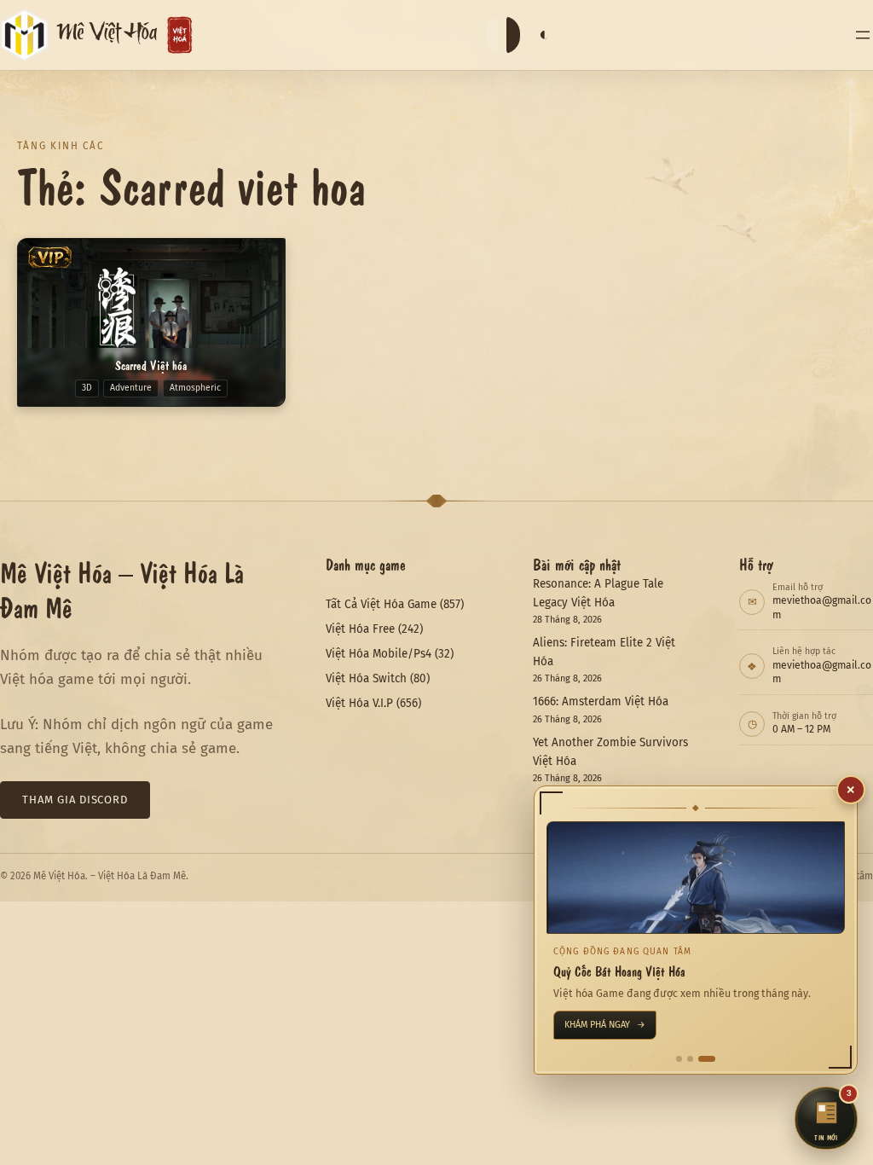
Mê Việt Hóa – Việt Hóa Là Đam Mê (122, 589)
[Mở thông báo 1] (679, 1059)
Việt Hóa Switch (366, 678)
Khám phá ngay (604, 1024)
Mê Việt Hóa (107, 36)
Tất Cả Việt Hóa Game (381, 604)
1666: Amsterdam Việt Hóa (600, 701)
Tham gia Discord (75, 799)
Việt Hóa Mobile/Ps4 (378, 653)
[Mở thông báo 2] (690, 1059)
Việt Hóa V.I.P (359, 703)
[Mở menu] (863, 35)
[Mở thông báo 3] (706, 1059)
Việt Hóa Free (360, 629)
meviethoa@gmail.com (821, 607)
